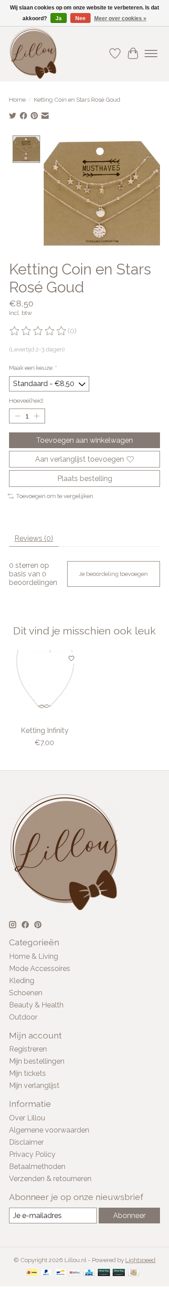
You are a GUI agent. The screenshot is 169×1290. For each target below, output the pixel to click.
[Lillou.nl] (33, 53)
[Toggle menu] (151, 54)
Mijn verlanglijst (34, 1085)
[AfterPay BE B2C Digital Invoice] (104, 1273)
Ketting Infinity (45, 730)
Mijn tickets (27, 1073)
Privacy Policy (32, 1154)
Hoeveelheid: (26, 400)
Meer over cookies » (120, 18)
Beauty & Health (36, 1005)
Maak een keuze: (33, 367)
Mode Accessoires (39, 968)
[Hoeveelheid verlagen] (17, 416)
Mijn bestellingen (36, 1061)
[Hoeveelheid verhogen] (36, 416)
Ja (58, 18)
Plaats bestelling (84, 478)
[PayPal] (46, 1273)
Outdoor (23, 1017)
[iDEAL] (31, 1273)
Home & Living (33, 956)
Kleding (21, 980)
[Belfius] (74, 1273)
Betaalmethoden (37, 1166)
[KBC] (89, 1273)
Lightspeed (140, 1259)
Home (17, 99)
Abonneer (129, 1215)
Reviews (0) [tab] (33, 538)
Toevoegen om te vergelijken (54, 495)
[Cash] (133, 1273)
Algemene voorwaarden (49, 1130)
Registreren (28, 1049)
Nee (80, 18)
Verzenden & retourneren (50, 1178)
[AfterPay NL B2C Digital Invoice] (119, 1273)
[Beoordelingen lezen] (38, 331)
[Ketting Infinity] (44, 685)
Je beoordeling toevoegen (113, 574)
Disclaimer (26, 1142)
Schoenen (25, 993)
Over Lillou (27, 1118)
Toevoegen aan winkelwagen (84, 440)
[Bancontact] (60, 1273)
